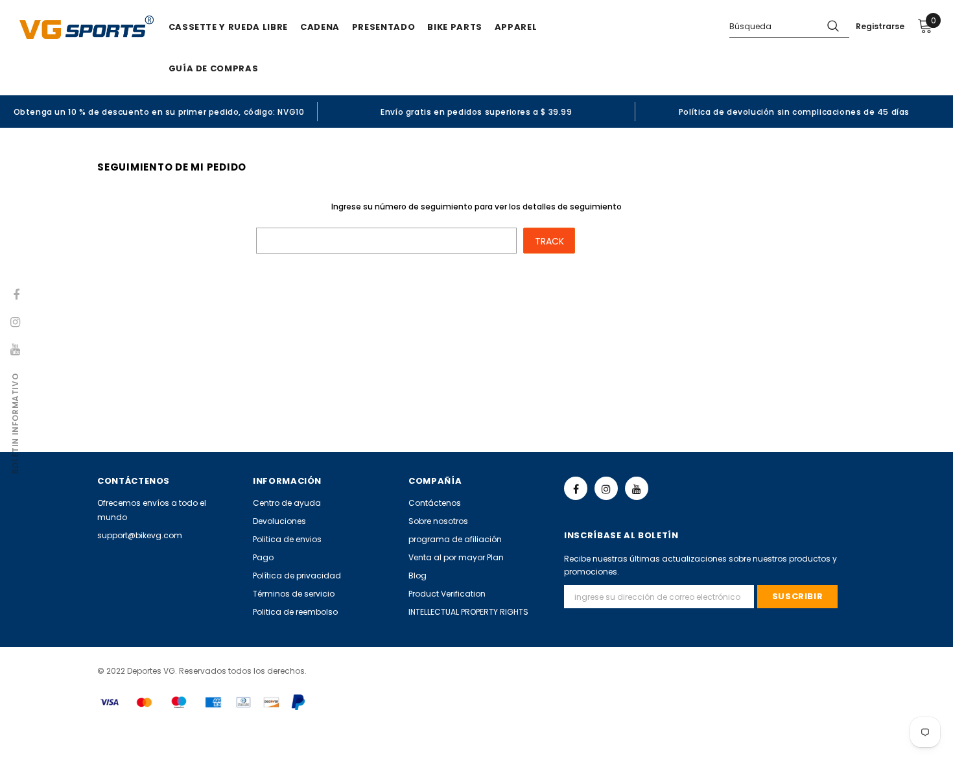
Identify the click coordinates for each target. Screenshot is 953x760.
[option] (159, 111)
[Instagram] (606, 488)
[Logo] (86, 27)
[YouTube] (636, 488)
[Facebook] (575, 488)
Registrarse (880, 26)
